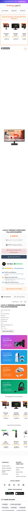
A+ (25, 301)
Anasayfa (5, 10)
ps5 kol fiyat (13, 507)
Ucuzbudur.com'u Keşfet (15, 288)
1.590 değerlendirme (19, 268)
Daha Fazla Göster (7, 331)
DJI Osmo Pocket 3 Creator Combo (16, 444)
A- (21, 301)
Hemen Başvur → (22, 1)
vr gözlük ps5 (22, 507)
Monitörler (22, 10)
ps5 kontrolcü (5, 507)
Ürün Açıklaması (7, 296)
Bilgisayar (14, 10)
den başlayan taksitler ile (15, 244)
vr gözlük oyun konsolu (15, 504)
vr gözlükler (4, 504)
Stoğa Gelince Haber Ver (14, 256)
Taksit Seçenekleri (20, 296)
